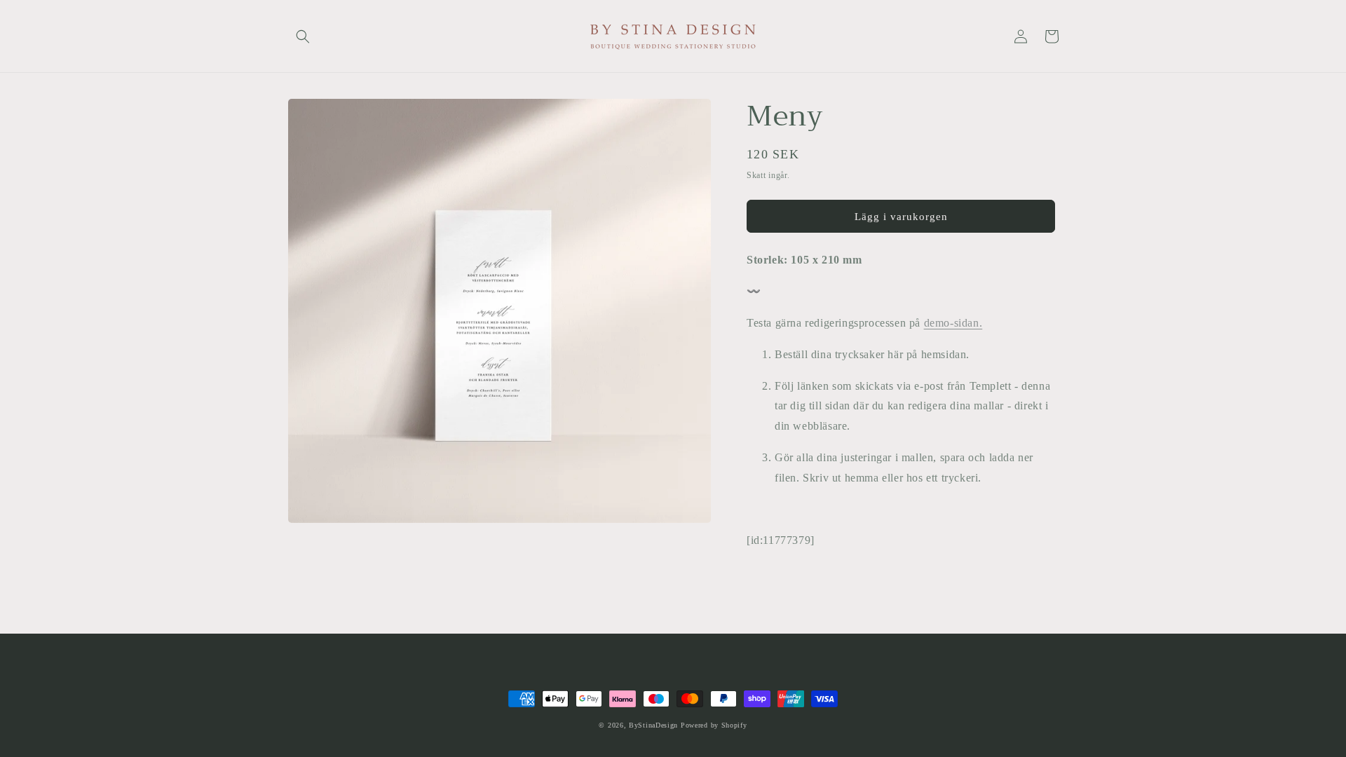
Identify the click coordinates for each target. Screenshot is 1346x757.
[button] (302, 36)
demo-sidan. (953, 323)
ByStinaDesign (653, 725)
